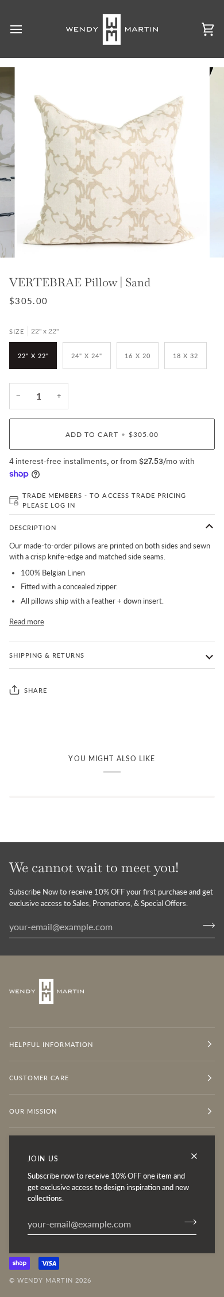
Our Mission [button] (33, 1111)
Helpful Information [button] (51, 1044)
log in (63, 505)
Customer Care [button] (39, 1077)
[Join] (186, 1222)
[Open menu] (26, 29)
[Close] (199, 1156)
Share (35, 690)
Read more (26, 621)
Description (32, 527)
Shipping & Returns (46, 655)
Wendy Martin (45, 1280)
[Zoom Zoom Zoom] (112, 162)
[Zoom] (38, 236)
